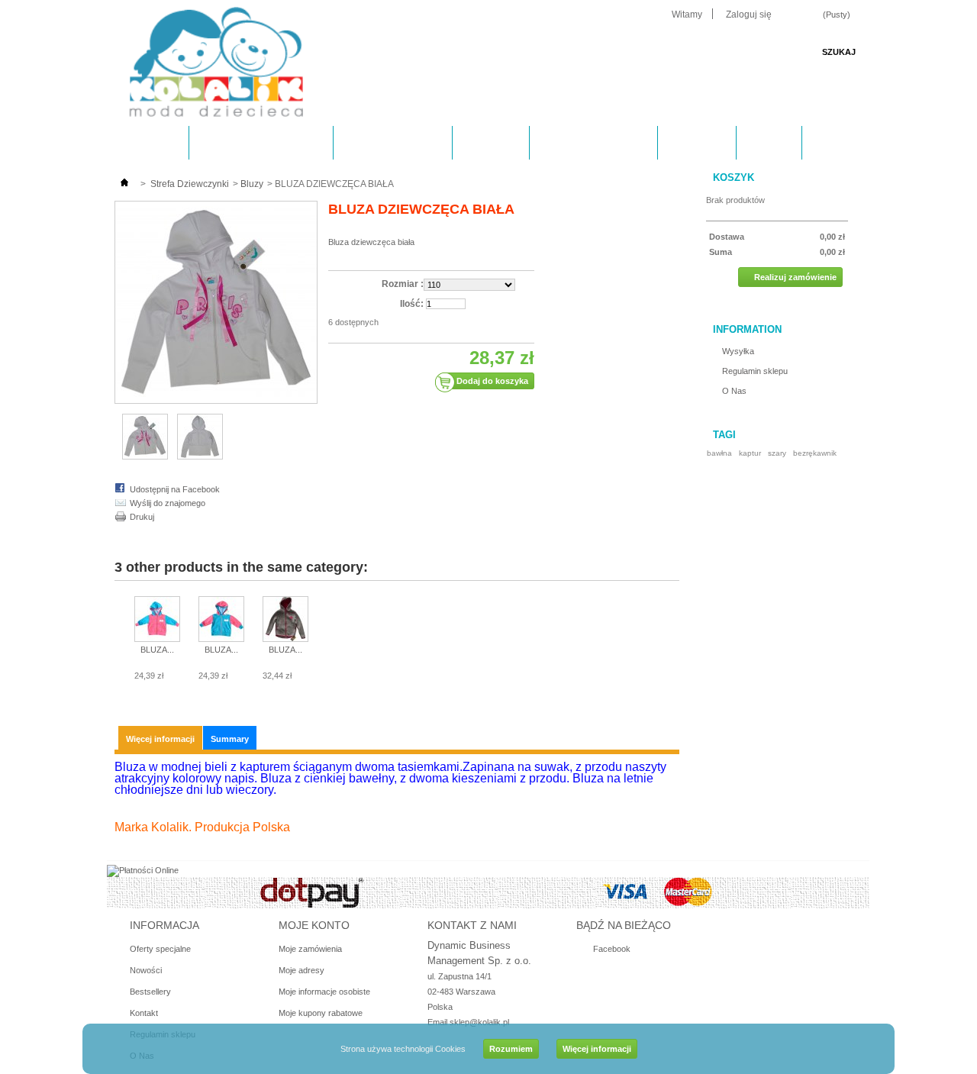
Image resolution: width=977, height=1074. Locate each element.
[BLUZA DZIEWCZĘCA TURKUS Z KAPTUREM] (221, 620)
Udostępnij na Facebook (175, 489)
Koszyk (733, 177)
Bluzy (251, 184)
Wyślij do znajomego (167, 503)
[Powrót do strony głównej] (124, 184)
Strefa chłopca (380, 148)
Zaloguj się (749, 14)
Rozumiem (511, 1048)
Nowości (146, 970)
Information (747, 329)
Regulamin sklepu (592, 142)
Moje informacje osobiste (324, 991)
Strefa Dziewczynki (248, 148)
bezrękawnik (815, 453)
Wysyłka (490, 142)
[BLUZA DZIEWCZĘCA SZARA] (285, 620)
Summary (230, 738)
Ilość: (412, 303)
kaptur (750, 453)
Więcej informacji (597, 1048)
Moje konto (314, 925)
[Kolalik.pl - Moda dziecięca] (216, 63)
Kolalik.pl (147, 142)
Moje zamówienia (310, 948)
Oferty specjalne (160, 948)
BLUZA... (157, 649)
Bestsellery (150, 991)
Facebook (611, 948)
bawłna (719, 453)
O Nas (768, 142)
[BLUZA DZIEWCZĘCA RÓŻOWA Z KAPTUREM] (157, 620)
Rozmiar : (403, 284)
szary (777, 453)
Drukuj (142, 516)
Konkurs (696, 142)
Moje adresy (301, 970)
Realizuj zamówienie (795, 277)
